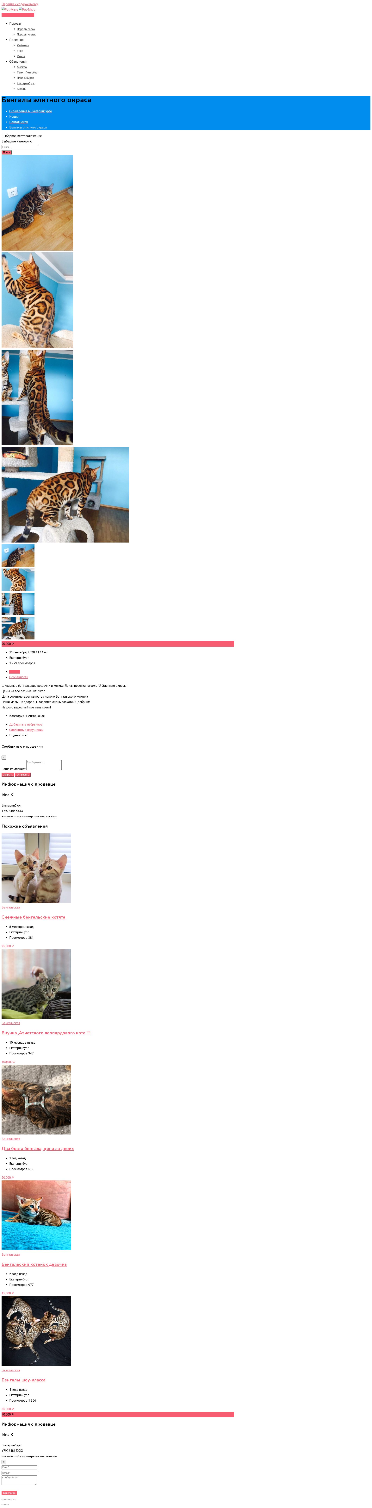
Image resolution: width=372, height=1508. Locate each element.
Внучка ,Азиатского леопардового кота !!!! (46, 1033)
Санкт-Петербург (28, 72)
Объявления (18, 61)
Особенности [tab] (18, 677)
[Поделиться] (7, 1499)
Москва (22, 67)
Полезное (16, 40)
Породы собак (26, 29)
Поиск (6, 152)
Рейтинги (23, 45)
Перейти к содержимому (20, 4)
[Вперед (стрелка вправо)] (7, 1504)
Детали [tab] (14, 672)
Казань (21, 88)
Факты (21, 56)
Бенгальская (11, 907)
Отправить (23, 774)
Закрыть (8, 774)
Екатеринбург (25, 83)
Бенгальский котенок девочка (34, 1264)
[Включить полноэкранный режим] (10, 1499)
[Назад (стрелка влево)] (3, 1504)
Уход (20, 50)
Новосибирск (25, 77)
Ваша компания (14, 769)
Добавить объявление (18, 15)
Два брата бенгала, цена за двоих (38, 1149)
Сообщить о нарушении (26, 730)
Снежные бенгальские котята (33, 917)
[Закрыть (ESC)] (3, 1499)
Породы (15, 23)
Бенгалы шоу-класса (24, 1380)
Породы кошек (26, 34)
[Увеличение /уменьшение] (14, 1499)
